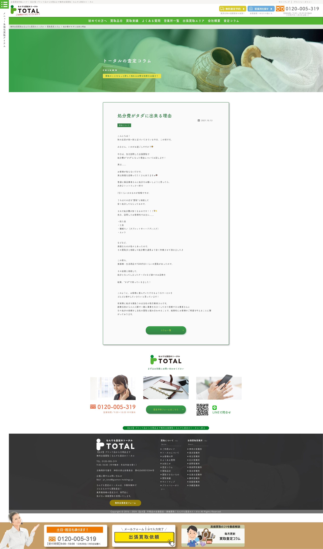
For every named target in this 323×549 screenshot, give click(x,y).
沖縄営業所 (194, 485)
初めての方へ (97, 20)
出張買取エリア (194, 20)
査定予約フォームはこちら (166, 409)
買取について (124, 125)
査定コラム (231, 20)
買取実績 (132, 20)
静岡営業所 (194, 478)
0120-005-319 (117, 407)
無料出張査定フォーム (125, 503)
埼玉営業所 (194, 456)
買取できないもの (170, 475)
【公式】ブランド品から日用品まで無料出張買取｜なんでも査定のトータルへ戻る (166, 428)
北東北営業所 (195, 475)
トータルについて (170, 453)
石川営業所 (194, 460)
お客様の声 (167, 456)
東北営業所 (194, 471)
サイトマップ (284, 2)
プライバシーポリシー (302, 2)
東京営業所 (194, 453)
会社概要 (214, 20)
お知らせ (166, 464)
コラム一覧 (166, 330)
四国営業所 (194, 482)
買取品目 (116, 20)
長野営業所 (194, 464)
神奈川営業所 (195, 449)
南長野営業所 (195, 467)
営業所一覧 (172, 20)
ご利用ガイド (168, 449)
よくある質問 (151, 20)
